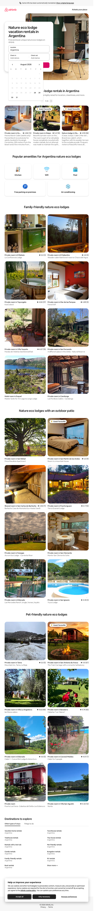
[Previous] (42, 101)
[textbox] (18, 58)
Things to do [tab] (29, 824)
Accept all (19, 897)
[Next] (51, 101)
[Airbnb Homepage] (10, 9)
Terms (50, 907)
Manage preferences (69, 897)
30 (12, 97)
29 (39, 93)
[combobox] (29, 50)
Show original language (65, 3)
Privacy (43, 907)
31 (17, 97)
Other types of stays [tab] (12, 824)
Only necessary (44, 897)
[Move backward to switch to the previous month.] (12, 64)
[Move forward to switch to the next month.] (39, 64)
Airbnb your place (79, 9)
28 (35, 93)
